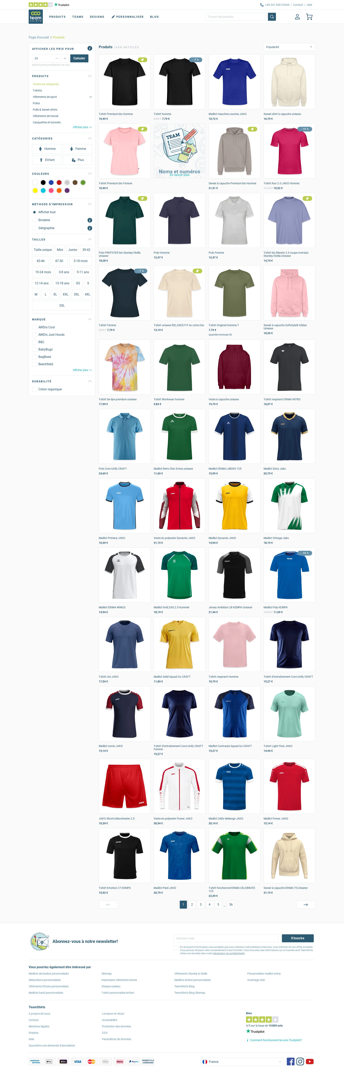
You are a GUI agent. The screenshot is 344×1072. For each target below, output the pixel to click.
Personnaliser (130, 16)
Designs (97, 16)
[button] (179, 151)
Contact (298, 4)
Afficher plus (80, 127)
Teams (78, 16)
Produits (57, 16)
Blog (154, 16)
